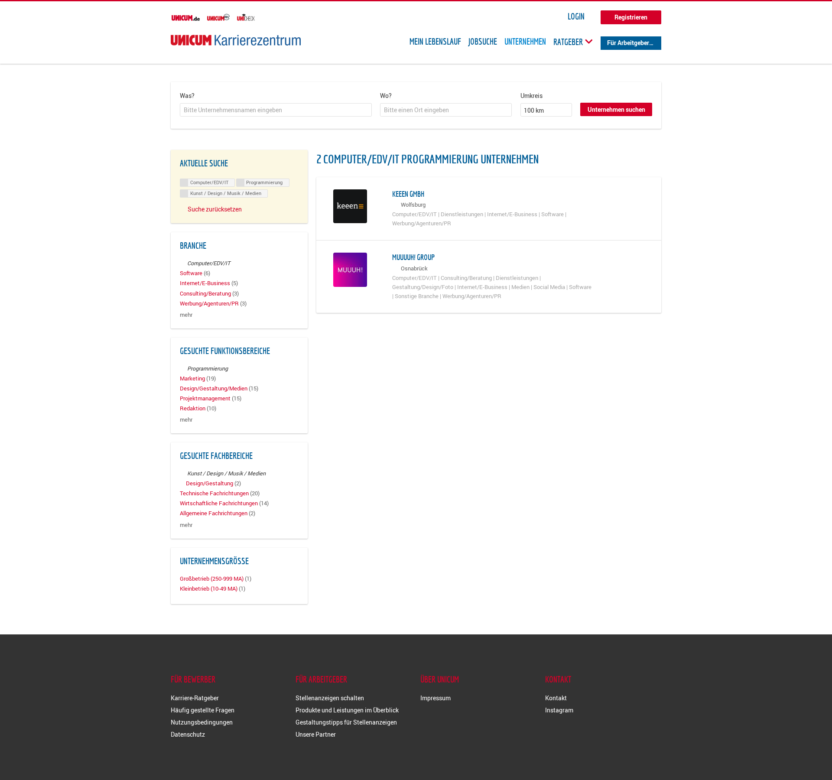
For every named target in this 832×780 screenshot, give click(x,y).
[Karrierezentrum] (236, 40)
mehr (186, 314)
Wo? (386, 95)
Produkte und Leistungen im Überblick (347, 710)
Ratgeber (569, 41)
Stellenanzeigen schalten (330, 698)
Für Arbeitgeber (628, 43)
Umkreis (531, 95)
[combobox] (276, 110)
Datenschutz (188, 734)
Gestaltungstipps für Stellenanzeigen (346, 722)
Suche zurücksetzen (215, 209)
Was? (187, 95)
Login (576, 16)
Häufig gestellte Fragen (202, 710)
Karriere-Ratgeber (195, 698)
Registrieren (630, 17)
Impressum (435, 698)
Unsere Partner (316, 734)
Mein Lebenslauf (435, 41)
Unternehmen (525, 41)
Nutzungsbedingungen (202, 722)
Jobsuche (482, 41)
